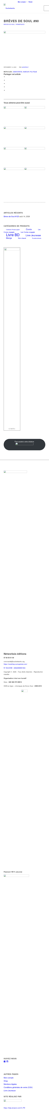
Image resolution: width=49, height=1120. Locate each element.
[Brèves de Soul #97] (14, 137)
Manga (9, 238)
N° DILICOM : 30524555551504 (14, 668)
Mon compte (22, 2)
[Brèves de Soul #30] (34, 137)
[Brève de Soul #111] (34, 157)
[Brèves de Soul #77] (34, 116)
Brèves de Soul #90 (21, 21)
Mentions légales (10, 1084)
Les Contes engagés (28, 232)
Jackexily (25, 67)
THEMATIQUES (19, 24)
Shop (6, 1081)
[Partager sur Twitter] (6, 80)
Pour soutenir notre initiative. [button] (24, 441)
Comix (29, 229)
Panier (30, 2)
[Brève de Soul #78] (34, 178)
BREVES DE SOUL (9, 24)
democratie (17, 72)
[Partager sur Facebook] (6, 77)
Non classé (22, 238)
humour (26, 72)
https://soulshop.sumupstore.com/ (15, 664)
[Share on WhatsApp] (6, 83)
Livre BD (13, 234)
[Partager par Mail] (6, 90)
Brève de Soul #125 (11, 216)
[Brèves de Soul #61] (14, 157)
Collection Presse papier (13, 229)
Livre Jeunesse (33, 235)
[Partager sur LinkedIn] (6, 87)
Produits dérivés (36, 238)
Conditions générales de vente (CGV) (18, 1087)
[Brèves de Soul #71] (14, 178)
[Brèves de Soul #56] (14, 116)
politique (33, 72)
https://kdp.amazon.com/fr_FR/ (14, 1108)
